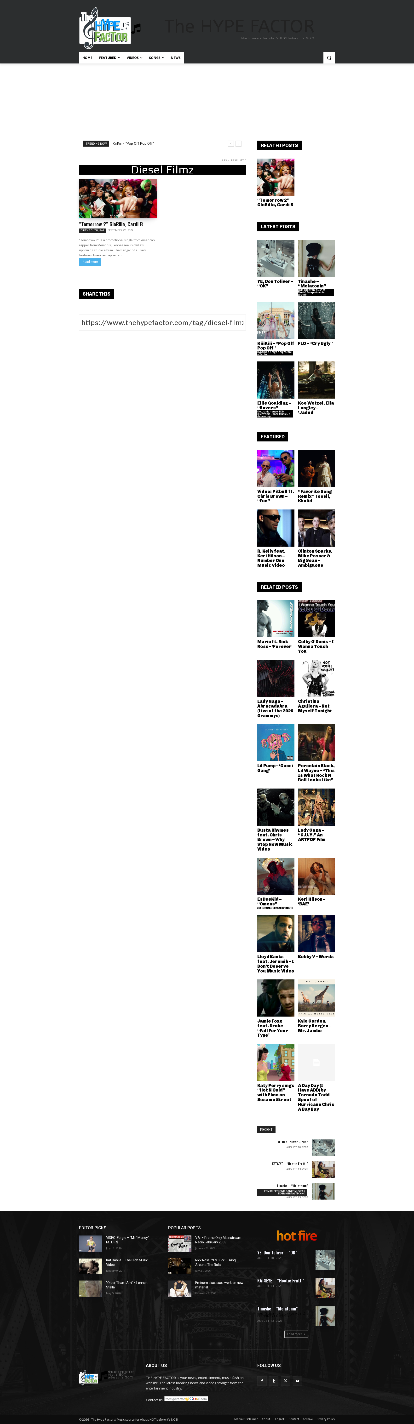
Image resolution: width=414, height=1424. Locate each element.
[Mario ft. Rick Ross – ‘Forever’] (275, 618)
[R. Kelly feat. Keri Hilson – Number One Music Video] (275, 528)
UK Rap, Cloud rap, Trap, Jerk (275, 908)
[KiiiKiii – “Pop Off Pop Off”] (275, 320)
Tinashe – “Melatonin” (312, 284)
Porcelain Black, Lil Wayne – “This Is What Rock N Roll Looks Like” (316, 773)
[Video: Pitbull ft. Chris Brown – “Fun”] (275, 468)
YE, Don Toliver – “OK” (275, 284)
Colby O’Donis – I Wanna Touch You (316, 646)
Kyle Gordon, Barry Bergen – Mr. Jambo (314, 1025)
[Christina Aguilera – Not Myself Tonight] (316, 678)
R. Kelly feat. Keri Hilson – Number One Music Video (271, 558)
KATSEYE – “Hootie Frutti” (290, 1163)
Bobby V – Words (316, 956)
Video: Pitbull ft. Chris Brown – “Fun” (275, 496)
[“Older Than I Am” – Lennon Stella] (90, 1289)
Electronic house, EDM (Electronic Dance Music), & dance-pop (273, 413)
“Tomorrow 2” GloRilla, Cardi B (111, 224)
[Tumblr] (273, 1381)
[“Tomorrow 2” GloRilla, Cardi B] (118, 198)
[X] (285, 1381)
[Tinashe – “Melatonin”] (316, 258)
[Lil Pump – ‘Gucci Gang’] (275, 742)
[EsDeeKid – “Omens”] (275, 876)
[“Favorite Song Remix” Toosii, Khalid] (316, 468)
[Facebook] (262, 1381)
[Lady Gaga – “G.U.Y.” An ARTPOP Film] (316, 807)
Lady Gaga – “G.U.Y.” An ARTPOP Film (312, 835)
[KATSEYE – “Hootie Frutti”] (323, 1169)
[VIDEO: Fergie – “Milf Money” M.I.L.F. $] (90, 1243)
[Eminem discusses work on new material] (179, 1289)
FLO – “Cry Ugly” (315, 343)
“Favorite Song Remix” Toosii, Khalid (315, 496)
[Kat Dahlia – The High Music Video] (90, 1266)
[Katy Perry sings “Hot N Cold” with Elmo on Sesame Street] (275, 1062)
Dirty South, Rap (92, 230)
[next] (239, 144)
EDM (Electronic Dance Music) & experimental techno (311, 292)
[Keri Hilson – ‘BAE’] (316, 876)
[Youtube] (297, 1381)
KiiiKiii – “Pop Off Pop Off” (133, 143)
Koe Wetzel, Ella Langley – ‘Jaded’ (316, 407)
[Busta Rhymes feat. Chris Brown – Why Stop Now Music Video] (275, 807)
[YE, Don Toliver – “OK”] (275, 258)
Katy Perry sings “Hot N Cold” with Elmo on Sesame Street (275, 1092)
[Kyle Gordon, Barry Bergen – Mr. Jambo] (316, 998)
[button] (329, 57)
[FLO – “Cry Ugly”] (316, 320)
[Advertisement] (207, 99)
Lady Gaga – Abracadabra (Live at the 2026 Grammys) (275, 708)
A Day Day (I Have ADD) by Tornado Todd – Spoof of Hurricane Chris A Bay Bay (316, 1097)
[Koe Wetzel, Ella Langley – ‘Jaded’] (316, 380)
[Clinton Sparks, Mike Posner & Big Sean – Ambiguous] (316, 528)
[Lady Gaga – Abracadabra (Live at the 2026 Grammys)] (275, 678)
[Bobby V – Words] (316, 933)
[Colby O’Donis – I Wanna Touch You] (316, 618)
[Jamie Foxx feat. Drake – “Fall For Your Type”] (275, 998)
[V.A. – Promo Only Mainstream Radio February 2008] (179, 1243)
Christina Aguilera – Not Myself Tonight (315, 706)
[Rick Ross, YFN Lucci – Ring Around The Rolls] (179, 1266)
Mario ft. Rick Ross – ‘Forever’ (275, 644)
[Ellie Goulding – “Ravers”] (275, 380)
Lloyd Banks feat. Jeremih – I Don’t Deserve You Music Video (275, 963)
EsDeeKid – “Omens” (269, 902)
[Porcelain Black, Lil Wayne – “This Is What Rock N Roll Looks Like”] (316, 742)
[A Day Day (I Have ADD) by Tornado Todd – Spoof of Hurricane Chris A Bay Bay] (316, 1062)
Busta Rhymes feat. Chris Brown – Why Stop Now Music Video (275, 840)
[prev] (231, 144)
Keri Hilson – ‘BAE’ (311, 902)
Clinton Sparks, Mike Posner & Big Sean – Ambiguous (315, 558)
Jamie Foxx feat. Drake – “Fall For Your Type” (272, 1028)
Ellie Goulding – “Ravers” (274, 405)
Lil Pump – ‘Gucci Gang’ (275, 768)
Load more (294, 1334)
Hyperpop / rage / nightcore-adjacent (275, 353)
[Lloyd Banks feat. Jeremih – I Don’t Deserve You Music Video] (275, 933)
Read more (90, 261)
